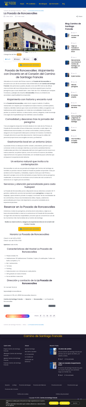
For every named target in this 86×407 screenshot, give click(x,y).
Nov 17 (75, 92)
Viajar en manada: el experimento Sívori (75, 49)
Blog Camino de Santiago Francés (73, 26)
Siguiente (52, 306)
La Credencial (29, 357)
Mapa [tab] (18, 59)
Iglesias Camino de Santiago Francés (12, 359)
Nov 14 (75, 127)
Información (55, 4)
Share (80, 16)
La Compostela (29, 354)
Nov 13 (74, 136)
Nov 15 (74, 113)
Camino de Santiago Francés (12, 11)
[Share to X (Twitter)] (44, 315)
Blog (63, 4)
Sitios (24, 11)
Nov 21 (74, 73)
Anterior (7, 306)
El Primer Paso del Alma (76, 106)
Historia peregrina (74, 86)
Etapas (22, 4)
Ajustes (75, 403)
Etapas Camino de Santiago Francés (12, 350)
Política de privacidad (62, 394)
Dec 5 (74, 43)
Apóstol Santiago (30, 349)
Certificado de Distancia (29, 360)
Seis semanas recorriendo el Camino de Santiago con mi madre (76, 64)
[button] (7, 37)
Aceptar (53, 403)
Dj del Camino (75, 76)
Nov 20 (75, 82)
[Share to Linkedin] (47, 315)
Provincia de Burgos (25, 385)
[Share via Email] (50, 315)
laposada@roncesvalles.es (13, 291)
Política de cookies (22, 394)
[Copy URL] (54, 315)
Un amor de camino (75, 36)
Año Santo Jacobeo (30, 351)
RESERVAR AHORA (31, 65)
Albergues (44, 4)
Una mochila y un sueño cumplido (76, 140)
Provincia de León (57, 385)
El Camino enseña (74, 96)
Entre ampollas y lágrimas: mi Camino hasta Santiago (76, 119)
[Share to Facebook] (40, 315)
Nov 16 (75, 103)
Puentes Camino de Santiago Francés (12, 364)
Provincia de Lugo (73, 385)
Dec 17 (75, 33)
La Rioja (14, 385)
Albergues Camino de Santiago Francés (13, 354)
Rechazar (64, 403)
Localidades (31, 4)
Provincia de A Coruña (11, 389)
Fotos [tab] (27, 59)
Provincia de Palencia (39, 385)
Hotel (19, 54)
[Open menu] (5, 322)
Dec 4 (74, 57)
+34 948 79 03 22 (11, 287)
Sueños (73, 130)
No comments (70, 359)
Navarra (28, 299)
